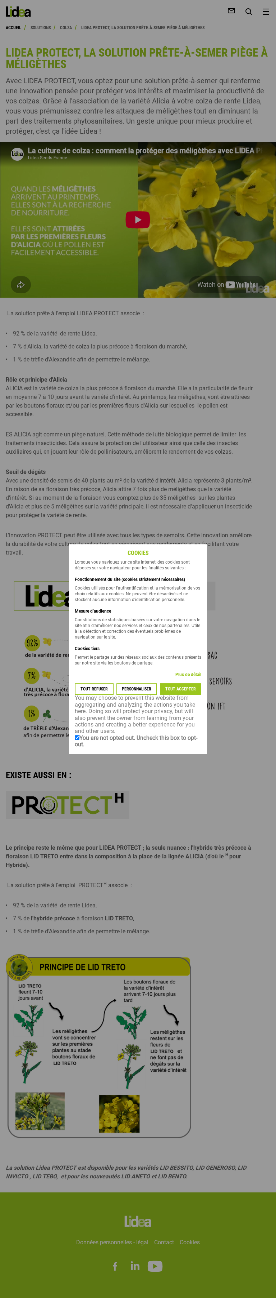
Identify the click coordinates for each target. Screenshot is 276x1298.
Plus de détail (188, 674)
